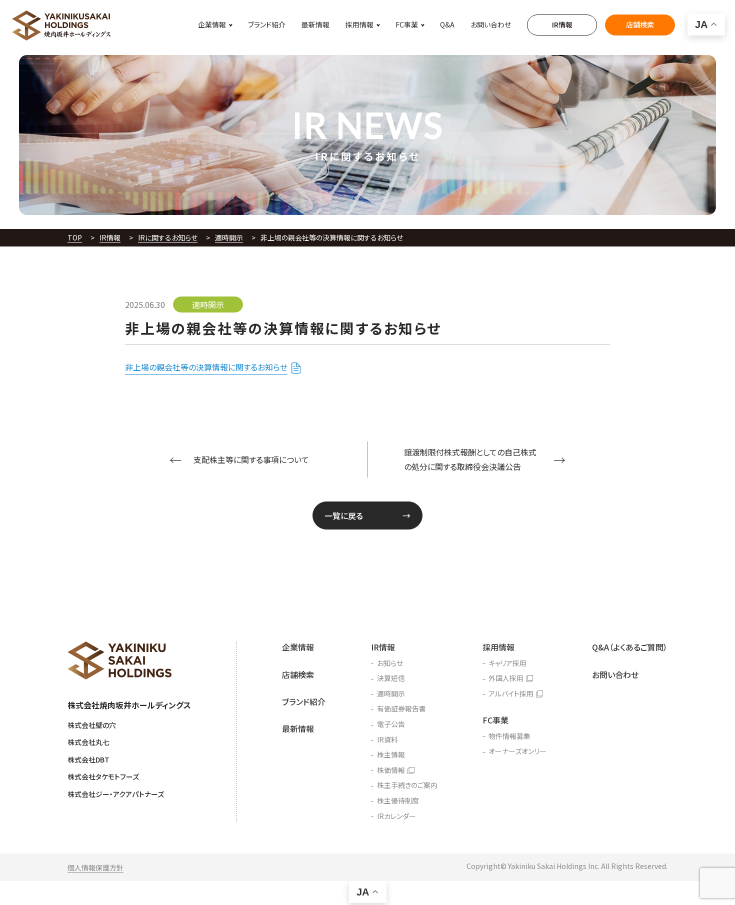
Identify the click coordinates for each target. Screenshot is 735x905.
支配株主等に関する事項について (251, 460)
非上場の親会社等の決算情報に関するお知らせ (206, 367)
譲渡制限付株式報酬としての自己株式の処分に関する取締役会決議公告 (470, 459)
